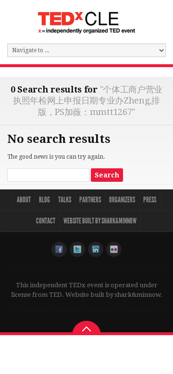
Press (149, 199)
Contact (45, 220)
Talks (64, 199)
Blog (44, 199)
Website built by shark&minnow (99, 220)
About (24, 199)
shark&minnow (138, 294)
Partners (90, 199)
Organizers (122, 199)
